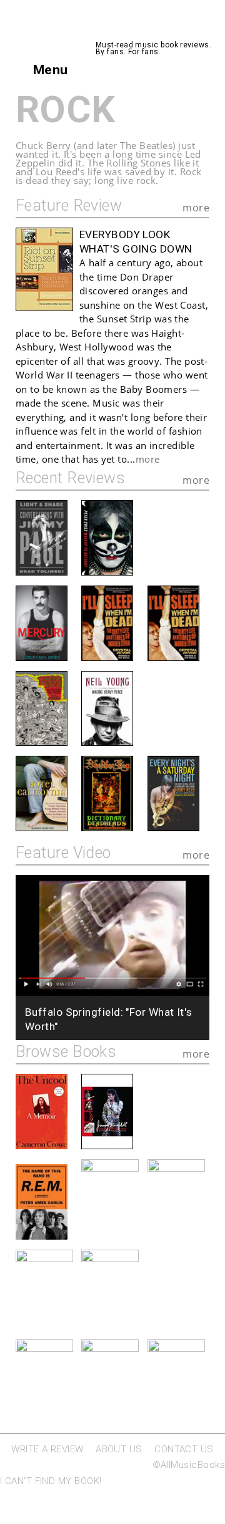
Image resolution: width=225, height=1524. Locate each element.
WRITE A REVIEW (47, 1449)
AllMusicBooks (148, 28)
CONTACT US (184, 1449)
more (195, 208)
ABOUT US (119, 1449)
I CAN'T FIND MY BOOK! (50, 1481)
